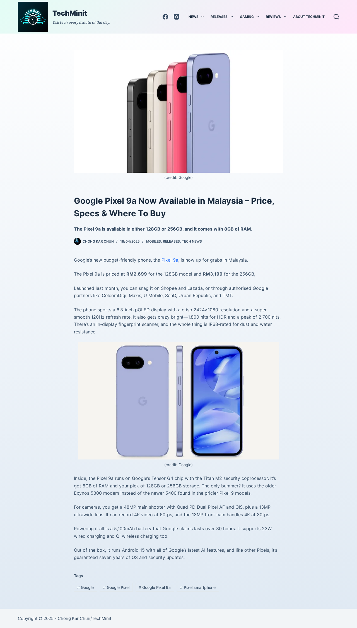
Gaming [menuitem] (247, 17)
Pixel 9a (169, 260)
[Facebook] (165, 17)
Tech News (192, 241)
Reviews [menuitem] (273, 17)
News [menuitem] (194, 17)
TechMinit (69, 13)
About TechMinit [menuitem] (309, 17)
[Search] (336, 17)
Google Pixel (116, 587)
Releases (171, 241)
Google (85, 587)
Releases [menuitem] (219, 17)
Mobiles (153, 241)
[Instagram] (176, 17)
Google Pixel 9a (155, 587)
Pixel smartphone (198, 587)
